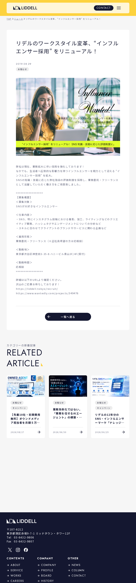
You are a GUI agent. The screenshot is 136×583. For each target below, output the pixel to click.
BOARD (46, 576)
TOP (9, 18)
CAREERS (17, 581)
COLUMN (78, 570)
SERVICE (17, 570)
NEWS (76, 565)
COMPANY (48, 565)
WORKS (16, 576)
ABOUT (16, 565)
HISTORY (47, 581)
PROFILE (47, 570)
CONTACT (104, 8)
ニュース (18, 18)
